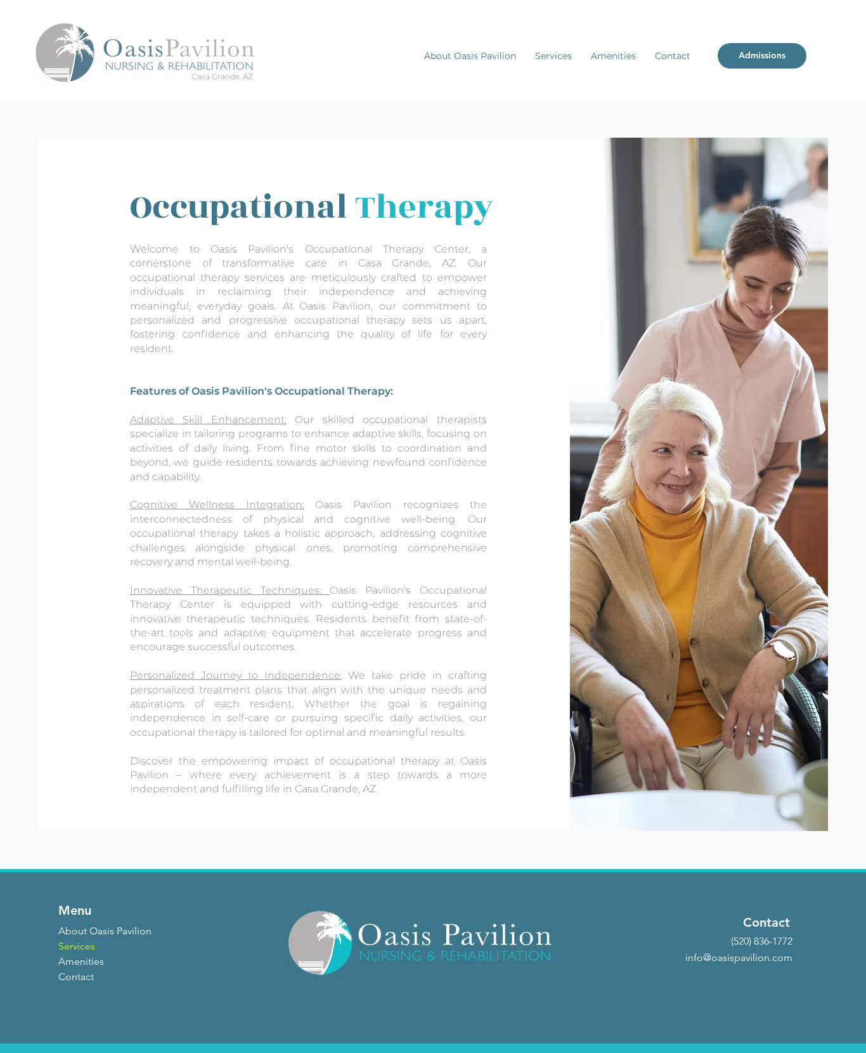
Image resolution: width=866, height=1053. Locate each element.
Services (76, 946)
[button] (470, 56)
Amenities (81, 961)
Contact (76, 977)
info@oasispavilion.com (738, 958)
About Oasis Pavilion (105, 931)
